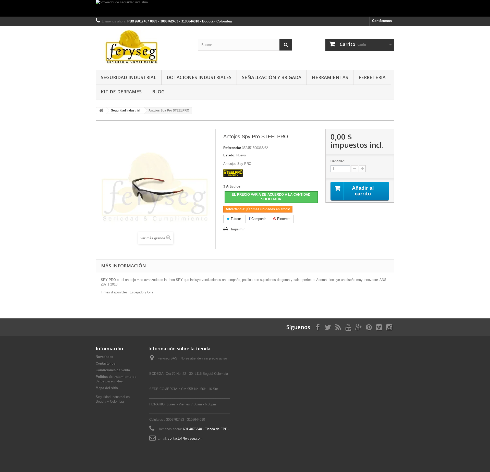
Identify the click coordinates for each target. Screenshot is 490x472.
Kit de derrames (121, 92)
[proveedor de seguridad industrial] (245, 8)
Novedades (104, 357)
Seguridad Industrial (128, 77)
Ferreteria (372, 77)
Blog (158, 92)
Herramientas (330, 77)
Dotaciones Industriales (199, 77)
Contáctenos (382, 21)
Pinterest (283, 219)
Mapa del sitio (107, 388)
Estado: (229, 155)
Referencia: (232, 148)
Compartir (258, 219)
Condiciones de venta (113, 370)
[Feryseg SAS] (143, 47)
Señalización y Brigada (271, 77)
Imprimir (238, 229)
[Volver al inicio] (101, 110)
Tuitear (235, 219)
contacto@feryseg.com (185, 438)
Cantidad (337, 161)
